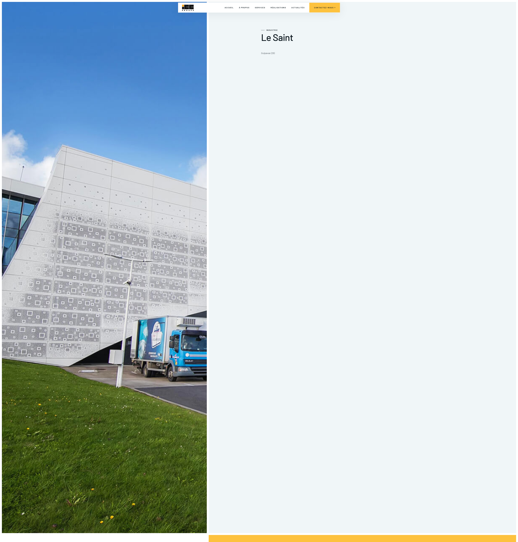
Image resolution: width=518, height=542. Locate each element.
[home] (187, 8)
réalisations (278, 7)
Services (260, 7)
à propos (244, 7)
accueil (229, 7)
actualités (298, 7)
